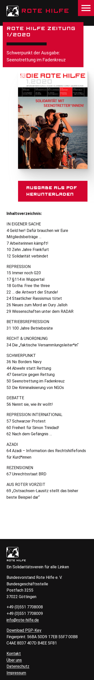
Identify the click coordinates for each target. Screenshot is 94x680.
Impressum (16, 672)
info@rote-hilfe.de (23, 620)
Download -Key (24, 630)
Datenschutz (18, 666)
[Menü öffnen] (86, 8)
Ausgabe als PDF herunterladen (51, 191)
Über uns (14, 660)
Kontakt (14, 653)
